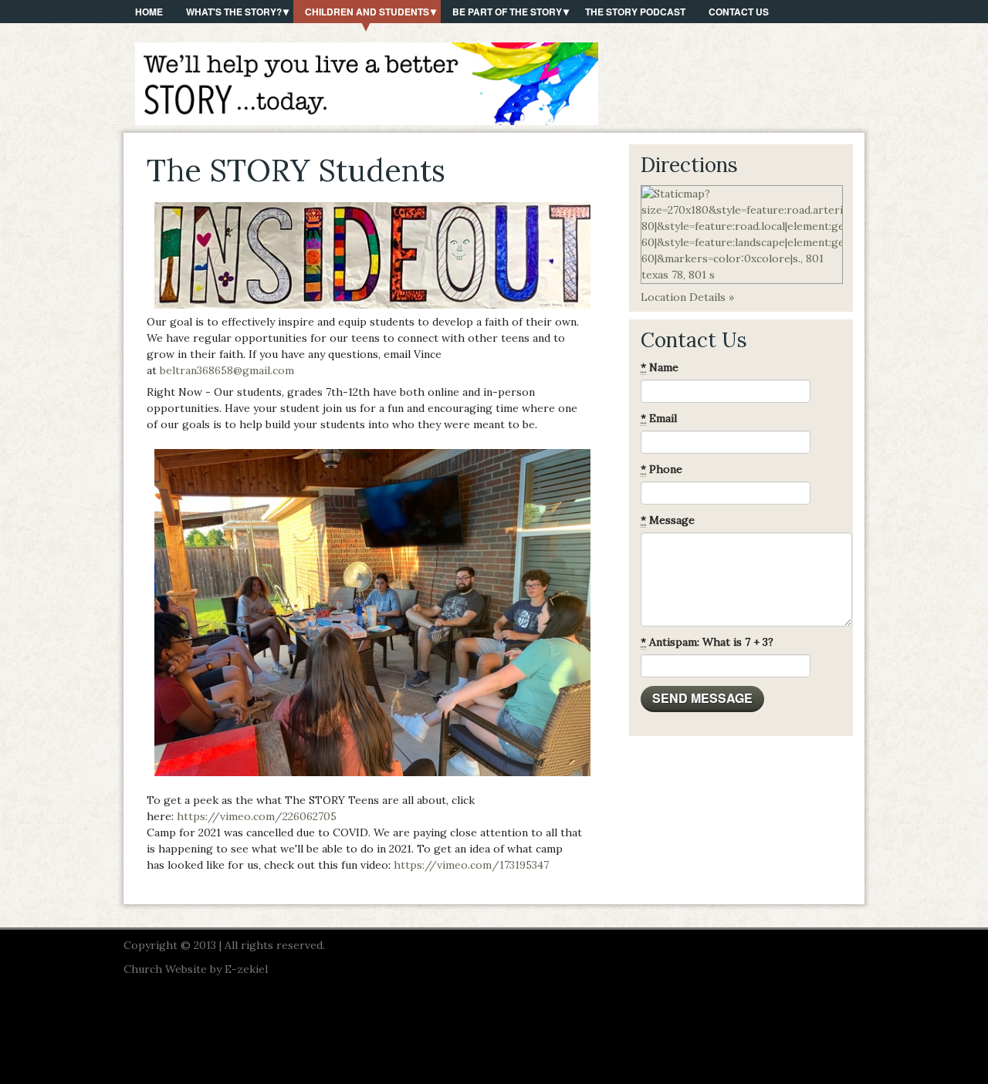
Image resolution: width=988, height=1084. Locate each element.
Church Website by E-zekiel (196, 969)
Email (659, 418)
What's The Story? (234, 12)
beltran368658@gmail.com (227, 370)
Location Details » (687, 297)
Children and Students (367, 12)
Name (659, 367)
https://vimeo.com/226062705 (257, 816)
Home (149, 12)
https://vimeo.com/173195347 (471, 865)
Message (668, 520)
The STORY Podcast (635, 12)
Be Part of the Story (507, 12)
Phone (661, 469)
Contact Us (739, 12)
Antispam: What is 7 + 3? (707, 642)
